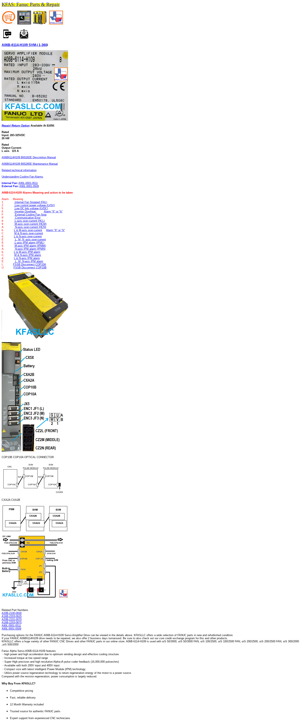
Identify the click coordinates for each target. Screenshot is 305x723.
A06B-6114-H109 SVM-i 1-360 (24, 45)
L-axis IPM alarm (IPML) (29, 242)
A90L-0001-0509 (29, 186)
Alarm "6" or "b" (53, 211)
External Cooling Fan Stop (30, 214)
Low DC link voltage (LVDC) (31, 208)
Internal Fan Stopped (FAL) (30, 202)
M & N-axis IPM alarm (27, 255)
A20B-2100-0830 (12, 613)
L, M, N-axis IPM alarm (28, 261)
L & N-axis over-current (28, 236)
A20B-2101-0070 (12, 619)
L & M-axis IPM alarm (27, 252)
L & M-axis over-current (28, 230)
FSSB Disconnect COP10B (29, 267)
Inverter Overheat (25, 211)
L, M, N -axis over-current (30, 239)
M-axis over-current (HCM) (30, 224)
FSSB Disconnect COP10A (29, 264)
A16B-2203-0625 (12, 616)
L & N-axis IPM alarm (27, 258)
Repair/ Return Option (16, 125)
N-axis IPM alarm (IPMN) (29, 248)
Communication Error (27, 217)
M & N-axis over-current (28, 233)
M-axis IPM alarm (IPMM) (30, 245)
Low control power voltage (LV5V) (34, 205)
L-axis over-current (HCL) (29, 220)
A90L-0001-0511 (28, 183)
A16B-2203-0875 (12, 622)
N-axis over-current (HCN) (30, 227)
